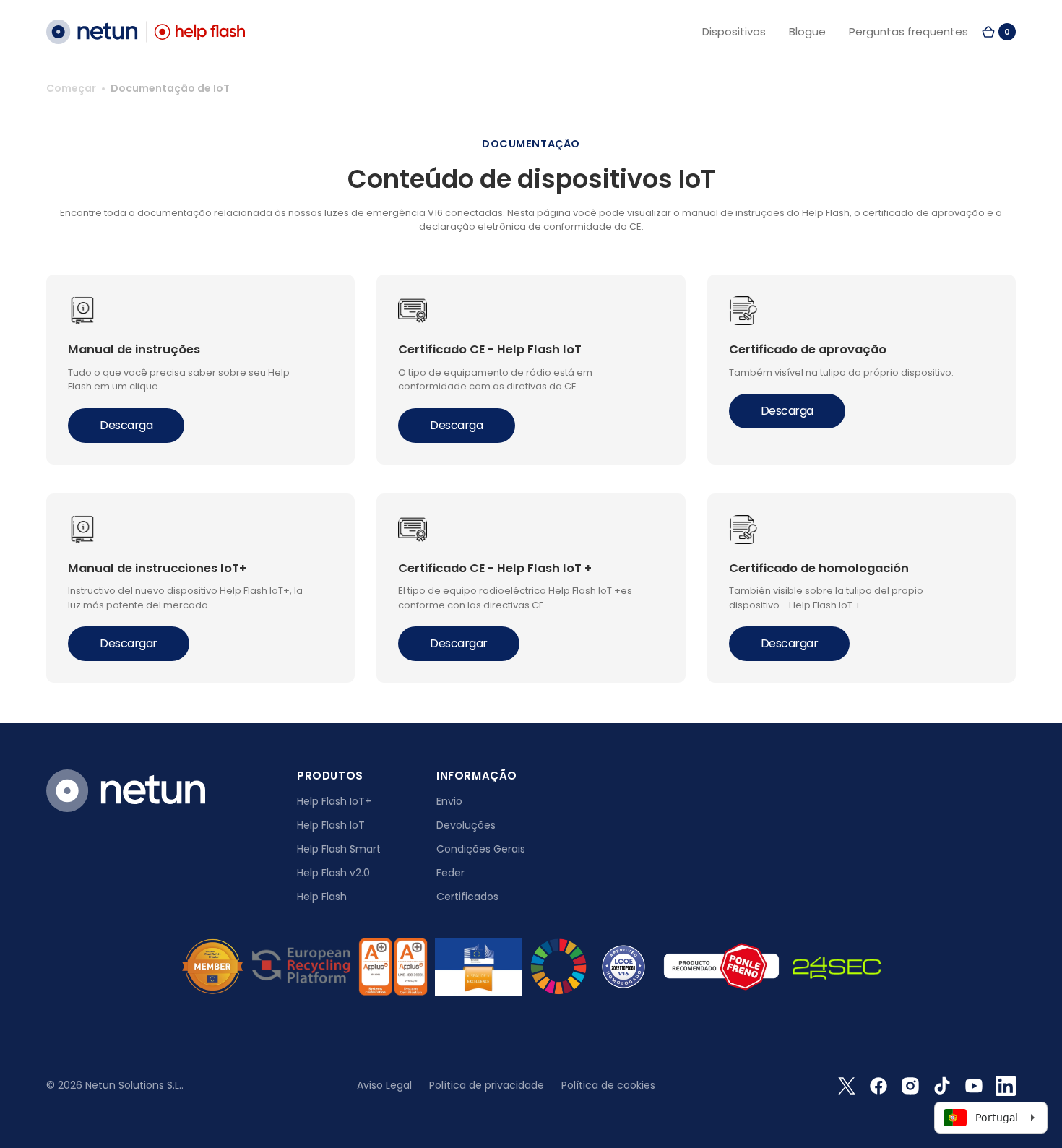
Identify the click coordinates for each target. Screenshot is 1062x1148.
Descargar (128, 643)
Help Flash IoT (331, 825)
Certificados (467, 896)
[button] (998, 32)
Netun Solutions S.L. (133, 1085)
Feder (450, 873)
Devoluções (466, 825)
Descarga (126, 425)
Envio (449, 801)
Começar (71, 88)
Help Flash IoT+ (334, 801)
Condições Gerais (480, 849)
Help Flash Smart (339, 849)
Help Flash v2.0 (333, 873)
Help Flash (322, 896)
